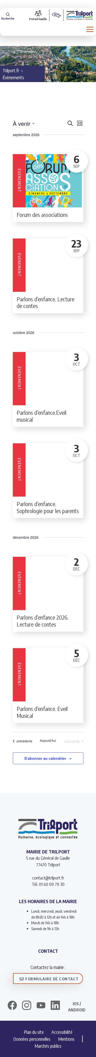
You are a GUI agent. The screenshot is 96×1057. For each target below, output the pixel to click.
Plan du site (34, 1032)
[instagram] (26, 1006)
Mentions (66, 1039)
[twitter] (41, 1005)
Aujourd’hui (48, 740)
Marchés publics (48, 1046)
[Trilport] (79, 15)
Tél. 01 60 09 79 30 (48, 884)
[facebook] (12, 1006)
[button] (8, 15)
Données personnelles (31, 1039)
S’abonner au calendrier (45, 758)
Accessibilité (61, 1032)
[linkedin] (55, 1006)
